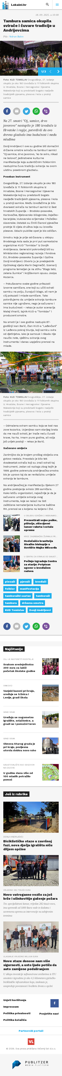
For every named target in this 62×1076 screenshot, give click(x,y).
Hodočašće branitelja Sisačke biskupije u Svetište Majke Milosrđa (40, 544)
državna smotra (32, 603)
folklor (10, 588)
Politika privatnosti (16, 1013)
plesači (10, 581)
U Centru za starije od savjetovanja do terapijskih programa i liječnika (41, 556)
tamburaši (43, 595)
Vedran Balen (16, 36)
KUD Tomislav (14, 610)
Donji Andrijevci (40, 610)
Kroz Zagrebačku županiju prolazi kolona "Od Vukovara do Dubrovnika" (41, 536)
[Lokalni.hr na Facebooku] (54, 1003)
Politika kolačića (14, 1019)
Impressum (11, 1006)
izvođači (40, 581)
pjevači (25, 581)
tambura (11, 603)
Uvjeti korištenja (14, 1000)
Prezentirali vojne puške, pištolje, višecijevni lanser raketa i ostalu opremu (40, 525)
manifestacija (29, 588)
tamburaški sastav (18, 595)
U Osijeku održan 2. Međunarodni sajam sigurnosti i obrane (41, 515)
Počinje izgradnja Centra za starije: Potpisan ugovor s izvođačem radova (40, 566)
